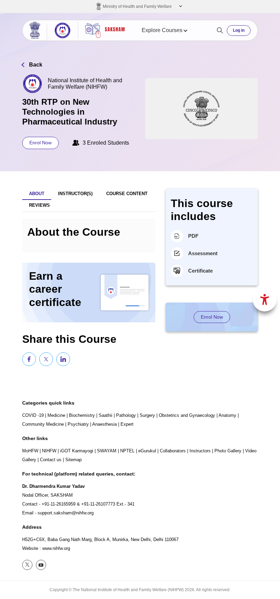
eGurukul (147, 450)
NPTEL (127, 450)
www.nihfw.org (56, 548)
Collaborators (173, 450)
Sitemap (73, 459)
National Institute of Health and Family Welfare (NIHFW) (85, 83)
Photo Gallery (227, 450)
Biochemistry (82, 415)
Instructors (200, 450)
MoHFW (30, 450)
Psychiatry (78, 424)
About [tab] (36, 193)
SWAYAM (106, 450)
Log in (238, 30)
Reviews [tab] (39, 205)
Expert (127, 424)
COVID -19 (33, 415)
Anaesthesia (104, 424)
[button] (180, 6)
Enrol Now (40, 142)
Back (35, 65)
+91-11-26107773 (98, 504)
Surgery (147, 415)
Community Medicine (43, 424)
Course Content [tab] (127, 193)
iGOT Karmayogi (76, 450)
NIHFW (49, 450)
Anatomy (227, 415)
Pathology (126, 415)
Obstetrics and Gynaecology (187, 415)
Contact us (50, 459)
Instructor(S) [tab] (75, 193)
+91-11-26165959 (58, 504)
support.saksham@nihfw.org (66, 512)
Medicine (56, 415)
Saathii (105, 415)
